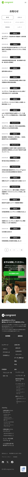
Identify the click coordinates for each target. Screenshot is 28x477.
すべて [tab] (7, 17)
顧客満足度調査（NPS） (19, 379)
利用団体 (4, 369)
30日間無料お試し (14, 273)
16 (21, 250)
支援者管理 (18, 351)
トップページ (5, 345)
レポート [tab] (20, 27)
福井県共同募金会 (8, 433)
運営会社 (20, 336)
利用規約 (15, 457)
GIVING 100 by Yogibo (7, 415)
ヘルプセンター (19, 375)
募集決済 (17, 348)
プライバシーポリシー (6, 457)
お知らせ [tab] (20, 17)
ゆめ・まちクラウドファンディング (8, 425)
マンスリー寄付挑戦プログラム (8, 439)
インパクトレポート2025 (20, 393)
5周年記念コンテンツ (21, 401)
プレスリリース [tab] (7, 22)
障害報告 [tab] (7, 27)
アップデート (18, 372)
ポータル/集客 (18, 358)
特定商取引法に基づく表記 (15, 453)
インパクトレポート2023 (20, 386)
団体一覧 (5, 376)
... (17, 250)
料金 (15, 364)
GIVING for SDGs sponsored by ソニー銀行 (9, 419)
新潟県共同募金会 (8, 435)
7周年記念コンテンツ (21, 398)
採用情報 (7, 336)
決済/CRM (17, 345)
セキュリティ (18, 354)
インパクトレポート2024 (20, 389)
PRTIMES (5, 352)
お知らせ (5, 349)
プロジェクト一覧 (7, 372)
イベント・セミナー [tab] (19, 22)
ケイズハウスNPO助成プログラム (9, 422)
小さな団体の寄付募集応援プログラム (8, 444)
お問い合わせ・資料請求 (12, 279)
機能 (15, 361)
